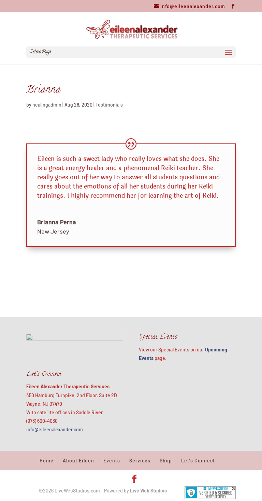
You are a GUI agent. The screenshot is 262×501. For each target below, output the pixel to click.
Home (47, 460)
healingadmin (46, 105)
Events (111, 460)
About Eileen (78, 460)
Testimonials (109, 105)
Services (139, 460)
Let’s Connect (198, 460)
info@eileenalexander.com (54, 429)
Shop (166, 460)
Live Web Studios (151, 490)
